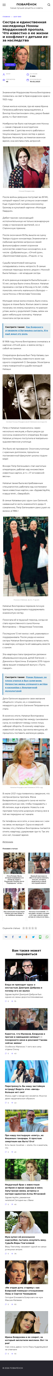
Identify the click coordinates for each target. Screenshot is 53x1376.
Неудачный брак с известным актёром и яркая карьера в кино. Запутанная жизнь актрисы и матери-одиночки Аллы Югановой (25, 1189)
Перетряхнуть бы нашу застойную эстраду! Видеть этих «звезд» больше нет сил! (25, 1089)
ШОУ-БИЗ (10, 65)
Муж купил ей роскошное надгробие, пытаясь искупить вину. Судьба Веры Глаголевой (25, 1240)
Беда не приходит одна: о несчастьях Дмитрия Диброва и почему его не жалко (23, 987)
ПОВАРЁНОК (26, 4)
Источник (8, 842)
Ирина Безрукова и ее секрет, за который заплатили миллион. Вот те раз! (26, 1340)
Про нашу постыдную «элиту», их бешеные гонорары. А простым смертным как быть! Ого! (24, 1138)
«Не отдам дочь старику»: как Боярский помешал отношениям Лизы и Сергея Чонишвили (24, 1290)
